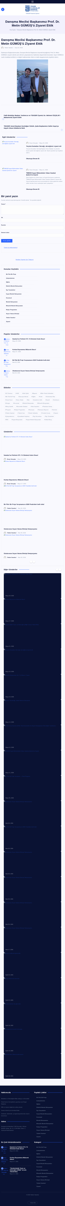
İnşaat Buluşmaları (17, 419)
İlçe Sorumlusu (37, 416)
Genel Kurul (9, 400)
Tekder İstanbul (8, 47)
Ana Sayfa (12, 30)
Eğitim (8, 282)
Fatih (41, 396)
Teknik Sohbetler (33, 413)
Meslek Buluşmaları (12, 302)
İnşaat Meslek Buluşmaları (13, 294)
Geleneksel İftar (50, 396)
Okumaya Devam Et (32, 158)
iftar (29, 400)
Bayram (35, 393)
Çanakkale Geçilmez (23, 416)
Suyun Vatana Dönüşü (12, 313)
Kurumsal (9, 298)
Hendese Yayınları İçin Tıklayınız (25, 259)
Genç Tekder (20, 400)
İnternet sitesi (5, 232)
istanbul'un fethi (38, 400)
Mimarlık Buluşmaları (43, 403)
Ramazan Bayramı (43, 409)
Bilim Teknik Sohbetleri (47, 393)
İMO (7, 419)
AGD (17, 393)
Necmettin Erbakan (22, 406)
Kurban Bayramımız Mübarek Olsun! (24, 349)
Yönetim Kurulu (46, 413)
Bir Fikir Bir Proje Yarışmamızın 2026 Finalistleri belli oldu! (31, 360)
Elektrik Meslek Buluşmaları (14, 286)
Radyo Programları (11, 309)
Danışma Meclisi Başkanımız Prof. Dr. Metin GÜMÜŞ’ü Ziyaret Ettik (36, 30)
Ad (2, 217)
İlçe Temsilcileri (10, 290)
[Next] (34, 561)
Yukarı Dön (33, 1202)
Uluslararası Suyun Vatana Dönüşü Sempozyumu (28, 371)
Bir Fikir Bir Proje (11, 274)
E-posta (3, 225)
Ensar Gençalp (33, 143)
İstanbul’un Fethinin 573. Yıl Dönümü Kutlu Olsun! (28, 339)
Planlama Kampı (47, 406)
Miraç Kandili (9, 406)
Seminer (55, 409)
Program (8, 409)
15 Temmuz (9, 393)
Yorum (3, 204)
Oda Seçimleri (35, 406)
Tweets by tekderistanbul (10, 247)
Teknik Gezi (21, 413)
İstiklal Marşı (48, 419)
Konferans (56, 400)
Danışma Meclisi (23, 396)
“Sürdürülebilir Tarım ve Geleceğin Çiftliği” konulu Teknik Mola (18, 1170)
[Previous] (31, 561)
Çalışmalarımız (10, 278)
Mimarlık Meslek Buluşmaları (14, 305)
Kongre (8, 403)
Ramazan (31, 409)
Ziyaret (8, 321)
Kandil (48, 400)
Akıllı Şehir (26, 393)
